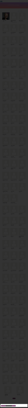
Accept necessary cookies (8, 405)
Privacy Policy (13, 405)
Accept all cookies (3, 405)
